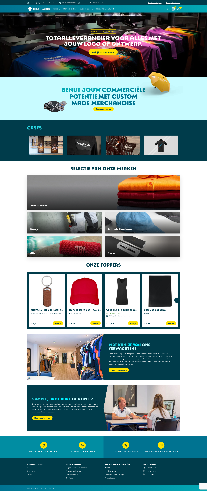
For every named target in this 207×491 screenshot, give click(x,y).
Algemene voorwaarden (76, 467)
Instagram (151, 471)
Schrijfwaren (110, 471)
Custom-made (86, 9)
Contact (30, 467)
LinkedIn (150, 474)
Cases (29, 474)
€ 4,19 (72, 323)
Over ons (31, 471)
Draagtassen (110, 478)
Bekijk (58, 323)
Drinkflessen (110, 467)
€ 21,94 (110, 323)
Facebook (151, 467)
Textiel (56, 9)
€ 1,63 (147, 323)
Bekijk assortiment (103, 52)
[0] (173, 9)
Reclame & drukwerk (105, 9)
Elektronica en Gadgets (115, 474)
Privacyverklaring (74, 471)
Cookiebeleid (72, 474)
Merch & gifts (69, 9)
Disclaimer (70, 478)
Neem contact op (119, 370)
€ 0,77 (34, 323)
